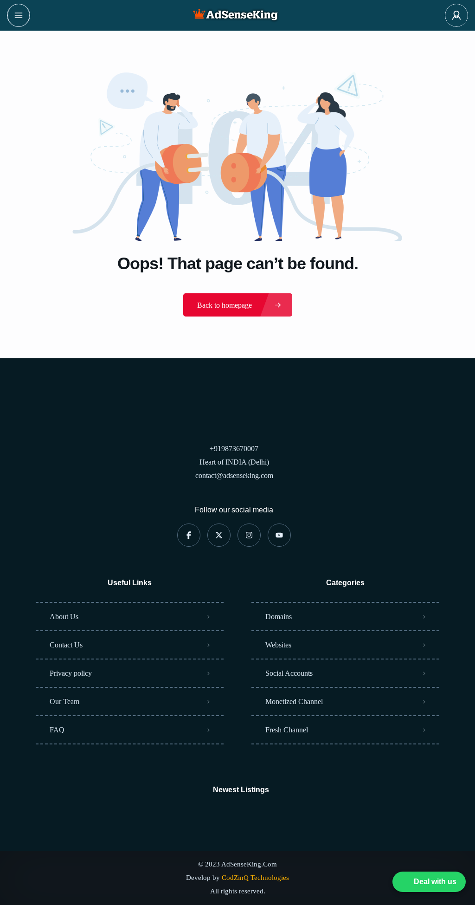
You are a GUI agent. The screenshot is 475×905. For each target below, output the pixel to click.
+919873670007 (234, 448)
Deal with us (435, 883)
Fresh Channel (286, 730)
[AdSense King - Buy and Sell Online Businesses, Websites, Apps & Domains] (237, 15)
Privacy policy (71, 673)
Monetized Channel (294, 701)
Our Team (64, 701)
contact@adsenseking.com (234, 475)
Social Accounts (289, 673)
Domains (278, 617)
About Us (64, 617)
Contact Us (66, 645)
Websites (278, 645)
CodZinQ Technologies (255, 877)
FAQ (57, 730)
